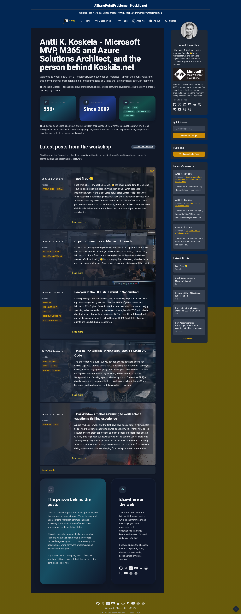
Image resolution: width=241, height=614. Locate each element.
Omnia (59, 189)
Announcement (50, 307)
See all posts (48, 470)
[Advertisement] (189, 388)
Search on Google (189, 136)
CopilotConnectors (52, 256)
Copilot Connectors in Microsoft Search (103, 241)
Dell (56, 425)
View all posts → (189, 339)
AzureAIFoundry (50, 361)
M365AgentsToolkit (52, 321)
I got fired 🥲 (83, 179)
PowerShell (128, 116)
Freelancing (48, 189)
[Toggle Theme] (236, 609)
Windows (47, 425)
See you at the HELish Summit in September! (106, 292)
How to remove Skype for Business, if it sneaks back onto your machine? (188, 179)
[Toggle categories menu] (113, 21)
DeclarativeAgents (52, 316)
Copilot (46, 312)
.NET (135, 108)
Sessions (47, 303)
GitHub (54, 366)
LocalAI (56, 370)
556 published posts (143, 147)
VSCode (46, 370)
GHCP (45, 366)
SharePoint (129, 112)
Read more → (79, 222)
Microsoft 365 (143, 112)
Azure (126, 108)
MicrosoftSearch (51, 252)
